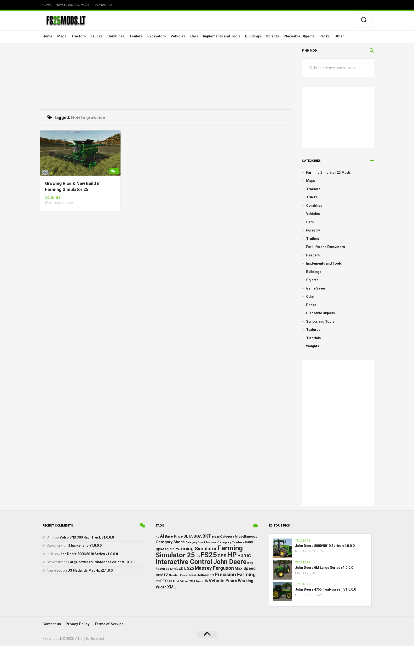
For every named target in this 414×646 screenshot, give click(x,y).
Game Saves (316, 288)
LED (180, 568)
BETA (188, 536)
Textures (313, 330)
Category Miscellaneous (238, 536)
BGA (198, 536)
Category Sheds (170, 542)
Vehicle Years (223, 580)
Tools (199, 581)
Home (46, 4)
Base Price (174, 536)
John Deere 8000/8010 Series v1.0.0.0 (88, 554)
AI (162, 536)
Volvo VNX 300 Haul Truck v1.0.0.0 (87, 537)
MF (158, 575)
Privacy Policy (78, 624)
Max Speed (245, 568)
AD (157, 536)
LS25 (189, 568)
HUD (241, 555)
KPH (173, 568)
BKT (206, 536)
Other (339, 36)
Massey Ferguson (214, 568)
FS (198, 556)
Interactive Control (184, 562)
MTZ (164, 575)
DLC (172, 549)
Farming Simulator (196, 548)
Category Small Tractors (201, 542)
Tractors (78, 36)
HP (232, 555)
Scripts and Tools (320, 321)
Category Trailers (230, 542)
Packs (324, 36)
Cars (194, 36)
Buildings (253, 36)
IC (249, 555)
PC (211, 575)
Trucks (97, 36)
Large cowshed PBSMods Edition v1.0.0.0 (101, 562)
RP (170, 581)
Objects (272, 36)
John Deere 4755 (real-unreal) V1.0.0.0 (325, 589)
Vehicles (178, 36)
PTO (164, 581)
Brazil (215, 536)
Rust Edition (181, 581)
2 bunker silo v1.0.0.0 (85, 545)
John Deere (230, 562)
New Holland (199, 575)
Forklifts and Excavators (325, 247)
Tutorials (313, 338)
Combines (116, 36)
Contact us (103, 4)
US (205, 581)
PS (158, 581)
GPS (222, 555)
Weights (312, 346)
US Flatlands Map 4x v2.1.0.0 (90, 570)
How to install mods (73, 4)
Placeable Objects (299, 36)
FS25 (209, 555)
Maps (61, 36)
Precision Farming (235, 574)
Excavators (156, 36)
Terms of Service (109, 624)
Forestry (313, 230)
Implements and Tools (221, 36)
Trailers (136, 36)
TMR (192, 581)
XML (171, 587)
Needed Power (179, 575)
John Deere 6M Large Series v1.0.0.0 (324, 567)
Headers (313, 255)
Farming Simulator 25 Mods (328, 172)
